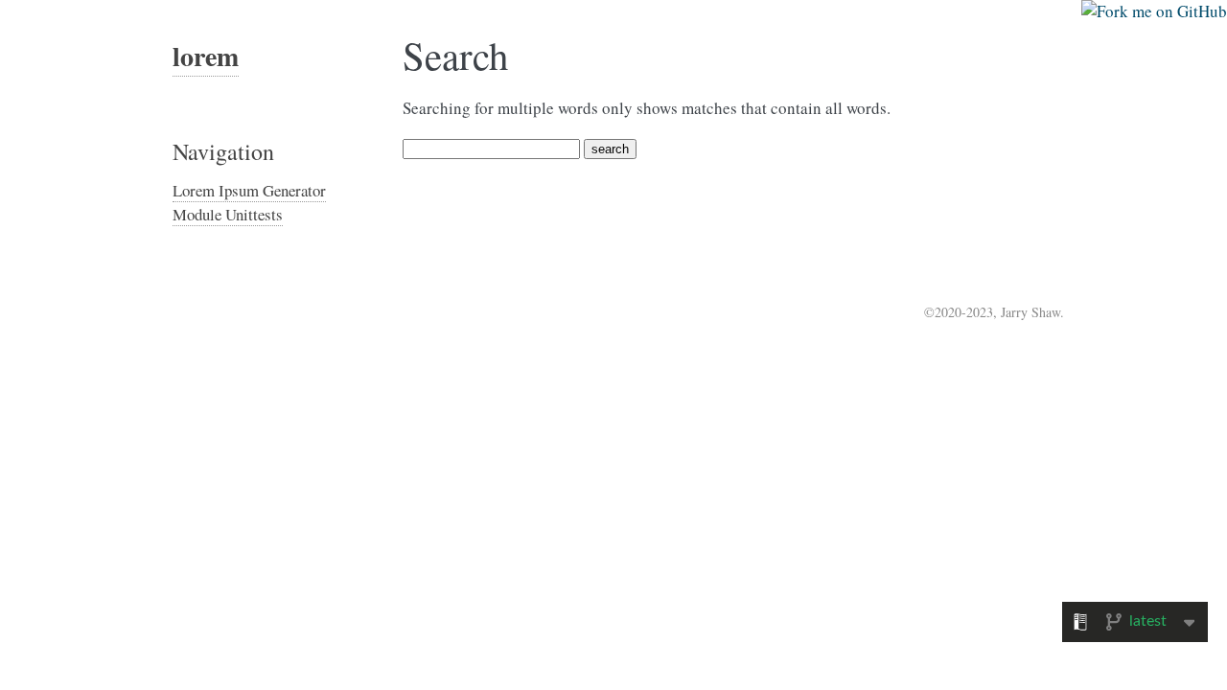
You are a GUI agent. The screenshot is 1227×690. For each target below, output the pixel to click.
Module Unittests (228, 214)
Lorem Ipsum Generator (249, 190)
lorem (206, 56)
